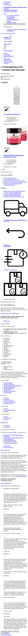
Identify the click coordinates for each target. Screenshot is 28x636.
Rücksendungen (11, 17)
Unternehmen (7, 446)
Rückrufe (6, 411)
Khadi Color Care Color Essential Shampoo (14, 191)
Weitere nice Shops (8, 447)
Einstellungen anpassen (6, 480)
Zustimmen (3, 478)
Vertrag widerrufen (5, 450)
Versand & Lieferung (9, 384)
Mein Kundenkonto (8, 388)
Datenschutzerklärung (21, 476)
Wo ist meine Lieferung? (10, 402)
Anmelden (6, 398)
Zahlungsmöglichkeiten (12, 19)
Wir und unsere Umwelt (9, 410)
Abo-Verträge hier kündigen (11, 443)
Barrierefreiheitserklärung (10, 440)
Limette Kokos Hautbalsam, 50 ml (14, 156)
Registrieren (7, 399)
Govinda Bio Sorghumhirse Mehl (12, 195)
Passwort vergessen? (9, 400)
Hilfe (5, 14)
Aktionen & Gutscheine (9, 391)
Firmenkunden (7, 389)
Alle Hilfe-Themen (11, 22)
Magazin (6, 408)
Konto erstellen (7, 44)
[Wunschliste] (5, 46)
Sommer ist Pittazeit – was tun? (11, 179)
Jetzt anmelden (7, 38)
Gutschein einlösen (8, 403)
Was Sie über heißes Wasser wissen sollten (14, 180)
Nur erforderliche (11, 478)
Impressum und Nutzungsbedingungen (13, 435)
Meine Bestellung (8, 383)
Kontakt (9, 21)
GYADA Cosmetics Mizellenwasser (12, 194)
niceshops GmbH (12, 432)
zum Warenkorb (8, 4)
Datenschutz (7, 436)
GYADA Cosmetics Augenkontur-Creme (14, 196)
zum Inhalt (6, 3)
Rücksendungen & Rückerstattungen (13, 385)
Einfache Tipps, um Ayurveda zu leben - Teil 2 (15, 182)
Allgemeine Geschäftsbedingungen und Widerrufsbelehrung (13, 438)
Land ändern (11, 429)
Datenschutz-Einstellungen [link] (10, 442)
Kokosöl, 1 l (12, 114)
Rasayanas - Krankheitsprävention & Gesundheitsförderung (13, 184)
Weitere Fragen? (8, 392)
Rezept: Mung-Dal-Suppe (10, 178)
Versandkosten (10, 18)
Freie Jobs (6, 419)
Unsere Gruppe (7, 418)
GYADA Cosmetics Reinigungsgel (12, 192)
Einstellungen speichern (6, 631)
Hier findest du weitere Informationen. (10, 313)
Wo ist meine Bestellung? (13, 15)
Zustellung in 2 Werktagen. (10, 11)
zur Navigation (7, 2)
